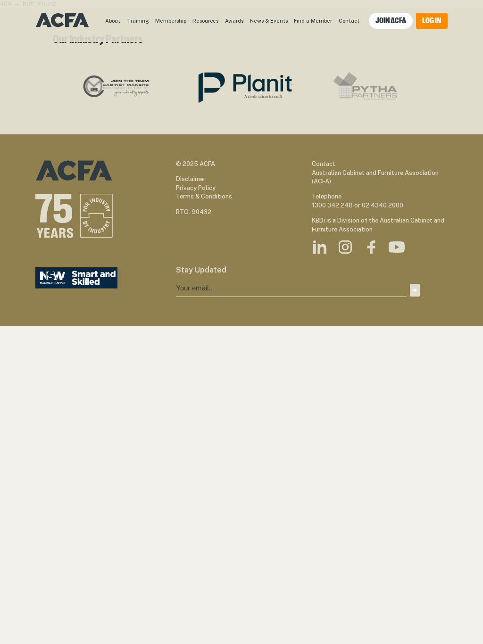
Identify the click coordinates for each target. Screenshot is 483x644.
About (112, 20)
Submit (414, 290)
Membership (170, 20)
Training (138, 20)
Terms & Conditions (204, 196)
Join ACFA (390, 20)
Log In (431, 20)
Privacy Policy (196, 187)
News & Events (269, 20)
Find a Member (313, 20)
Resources (205, 20)
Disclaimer (191, 178)
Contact (349, 20)
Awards (234, 20)
